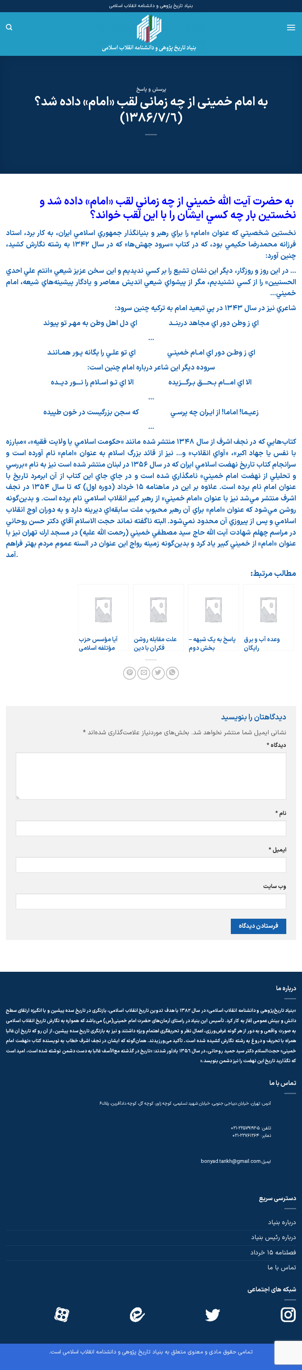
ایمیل (277, 850)
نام (280, 813)
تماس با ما (281, 1268)
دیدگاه (276, 745)
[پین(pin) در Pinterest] (129, 673)
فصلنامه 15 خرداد (273, 1253)
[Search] (9, 27)
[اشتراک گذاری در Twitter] (158, 673)
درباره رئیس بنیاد (273, 1237)
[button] (291, 27)
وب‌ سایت (274, 887)
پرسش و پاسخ (151, 89)
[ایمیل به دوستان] (143, 673)
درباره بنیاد (282, 1222)
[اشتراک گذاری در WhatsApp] (172, 673)
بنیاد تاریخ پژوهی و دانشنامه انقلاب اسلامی (113, 1352)
